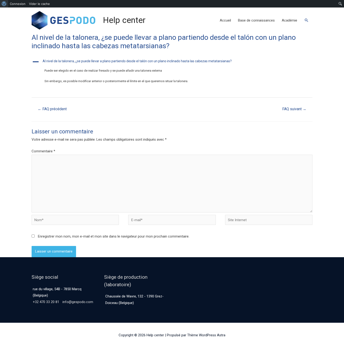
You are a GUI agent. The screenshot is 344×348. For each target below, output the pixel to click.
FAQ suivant (294, 109)
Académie (289, 20)
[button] (172, 62)
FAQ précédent (52, 109)
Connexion (18, 4)
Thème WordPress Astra (206, 335)
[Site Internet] (268, 221)
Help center (124, 20)
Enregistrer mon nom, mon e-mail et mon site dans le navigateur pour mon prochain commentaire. (113, 236)
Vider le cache (39, 4)
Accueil (225, 20)
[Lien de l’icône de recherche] (306, 20)
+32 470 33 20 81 (46, 302)
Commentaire (43, 151)
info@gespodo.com (77, 302)
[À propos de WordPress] (4, 3)
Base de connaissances (256, 20)
